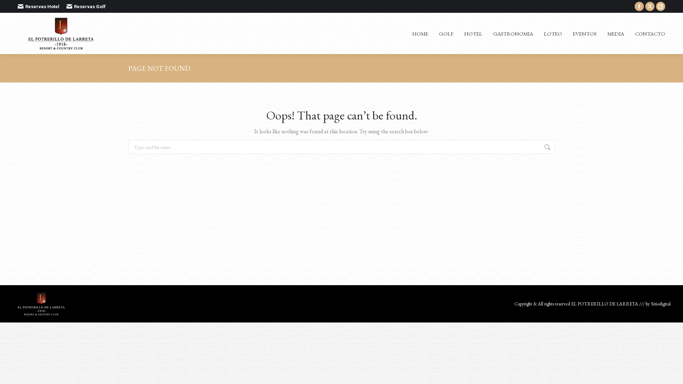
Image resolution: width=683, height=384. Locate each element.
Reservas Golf (90, 6)
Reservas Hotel (42, 6)
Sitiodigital (661, 304)
